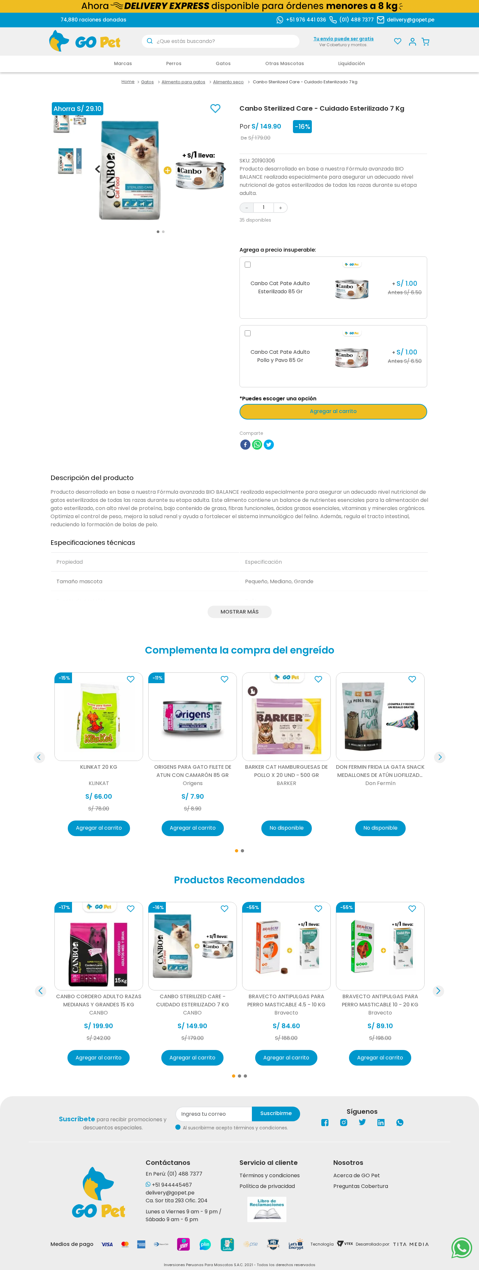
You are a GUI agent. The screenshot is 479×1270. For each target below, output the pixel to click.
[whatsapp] (257, 445)
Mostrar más (240, 611)
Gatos (147, 82)
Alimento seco (228, 82)
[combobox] (220, 41)
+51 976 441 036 (306, 19)
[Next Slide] (438, 991)
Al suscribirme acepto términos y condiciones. (235, 1128)
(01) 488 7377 (356, 19)
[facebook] (245, 445)
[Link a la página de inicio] (128, 82)
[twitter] (269, 445)
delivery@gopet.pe (410, 19)
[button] (39, 757)
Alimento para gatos (183, 82)
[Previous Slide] (40, 991)
